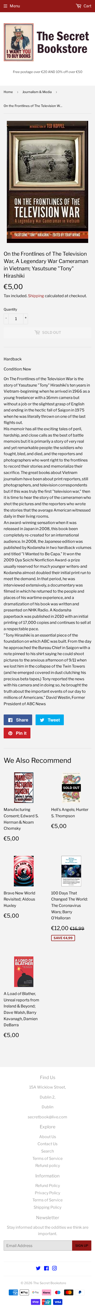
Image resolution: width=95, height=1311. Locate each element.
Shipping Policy (47, 1207)
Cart (87, 6)
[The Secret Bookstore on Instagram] (54, 1269)
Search (47, 1151)
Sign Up (81, 1246)
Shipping (36, 296)
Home (8, 92)
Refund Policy (47, 1185)
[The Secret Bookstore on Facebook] (46, 1269)
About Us (47, 1136)
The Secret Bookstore (49, 1283)
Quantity (10, 309)
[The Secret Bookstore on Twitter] (38, 1269)
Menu (15, 6)
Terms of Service (47, 1158)
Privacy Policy (47, 1193)
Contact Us (47, 1144)
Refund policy (47, 1165)
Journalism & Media (37, 92)
